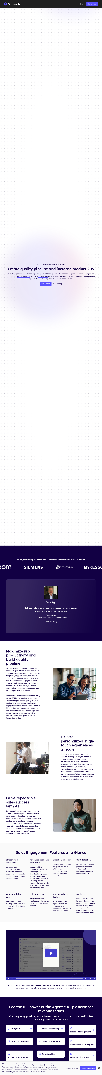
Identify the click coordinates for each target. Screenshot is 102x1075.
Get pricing (57, 284)
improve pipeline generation (74, 988)
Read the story (51, 622)
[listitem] (19, 1028)
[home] (12, 3)
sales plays (10, 816)
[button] (24, 4)
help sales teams (23, 276)
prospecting (43, 276)
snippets (18, 676)
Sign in (82, 4)
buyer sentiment (19, 821)
